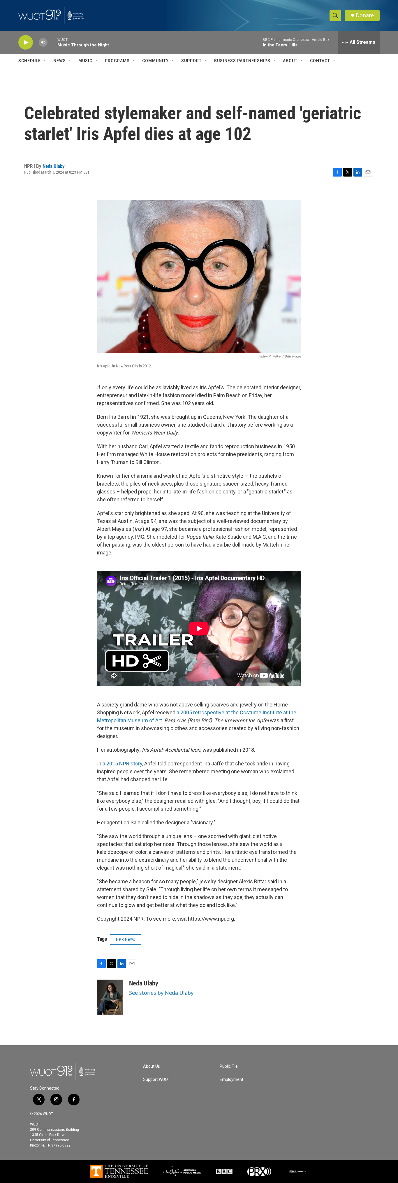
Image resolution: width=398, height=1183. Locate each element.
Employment (231, 1079)
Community (155, 60)
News (59, 60)
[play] (25, 42)
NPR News (125, 939)
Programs (117, 60)
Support (191, 60)
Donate (365, 15)
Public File (229, 1066)
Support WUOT (156, 1079)
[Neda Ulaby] (110, 997)
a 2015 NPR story (121, 763)
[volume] (43, 42)
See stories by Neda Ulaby (161, 992)
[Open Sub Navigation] (45, 60)
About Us (151, 1066)
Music (85, 60)
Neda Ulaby (54, 166)
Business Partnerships (242, 60)
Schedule (29, 60)
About (290, 60)
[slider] (52, 42)
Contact (320, 60)
